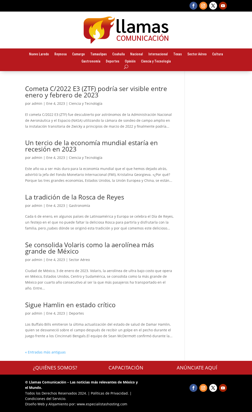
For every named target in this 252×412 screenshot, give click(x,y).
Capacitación (126, 367)
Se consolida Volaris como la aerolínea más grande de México (89, 248)
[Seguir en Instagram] (203, 6)
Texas (177, 54)
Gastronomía (90, 61)
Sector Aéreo (197, 54)
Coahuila (118, 54)
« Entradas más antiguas (45, 352)
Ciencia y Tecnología (156, 61)
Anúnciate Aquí (197, 367)
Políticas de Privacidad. (110, 393)
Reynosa (60, 54)
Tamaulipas (98, 54)
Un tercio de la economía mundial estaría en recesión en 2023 (91, 145)
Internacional (158, 54)
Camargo (78, 54)
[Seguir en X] (213, 6)
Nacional (136, 54)
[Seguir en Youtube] (223, 6)
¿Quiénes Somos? (55, 367)
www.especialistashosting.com (102, 404)
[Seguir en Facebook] (193, 6)
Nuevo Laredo (39, 54)
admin (37, 103)
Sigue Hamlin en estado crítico (70, 304)
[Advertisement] (209, 159)
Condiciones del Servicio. (45, 398)
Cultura (217, 54)
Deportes (112, 61)
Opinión (130, 61)
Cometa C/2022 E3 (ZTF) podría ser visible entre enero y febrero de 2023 (96, 91)
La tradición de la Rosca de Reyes (74, 197)
